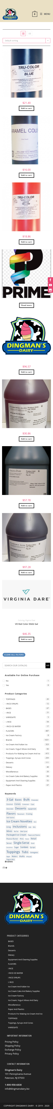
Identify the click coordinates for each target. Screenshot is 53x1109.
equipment (32, 809)
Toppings (13, 852)
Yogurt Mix (10, 859)
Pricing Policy (11, 1041)
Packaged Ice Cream (16, 834)
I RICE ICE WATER (13, 726)
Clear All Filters (14, 654)
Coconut (9, 804)
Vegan (8, 856)
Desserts (9, 762)
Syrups (32, 847)
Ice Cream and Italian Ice (16, 744)
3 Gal (9, 799)
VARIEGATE (11, 717)
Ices (35, 822)
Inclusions (20, 826)
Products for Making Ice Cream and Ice (23, 753)
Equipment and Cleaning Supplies (20, 780)
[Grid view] (23, 33)
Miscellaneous (12, 771)
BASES (8, 708)
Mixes (9, 831)
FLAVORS (10, 731)
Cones (17, 803)
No (7, 680)
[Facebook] (50, 279)
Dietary (9, 767)
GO (47, 665)
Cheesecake (34, 800)
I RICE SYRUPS (12, 703)
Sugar (16, 847)
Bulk (26, 799)
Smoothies (9, 847)
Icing (8, 827)
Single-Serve (21, 843)
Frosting (29, 814)
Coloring (21, 620)
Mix (34, 827)
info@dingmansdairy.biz (17, 1088)
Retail (33, 838)
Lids (30, 827)
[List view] (29, 33)
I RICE (8, 712)
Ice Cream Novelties (19, 821)
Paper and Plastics (14, 785)
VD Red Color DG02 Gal (26, 624)
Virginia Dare (30, 620)
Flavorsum (20, 814)
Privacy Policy (12, 1053)
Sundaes (24, 847)
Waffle (22, 856)
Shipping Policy (12, 1045)
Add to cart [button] (26, 108)
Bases (18, 799)
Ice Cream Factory (14, 735)
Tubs (25, 852)
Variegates (34, 852)
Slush (32, 843)
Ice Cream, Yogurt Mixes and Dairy (21, 749)
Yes (7, 685)
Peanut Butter (12, 838)
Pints (22, 839)
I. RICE (8, 721)
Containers (25, 804)
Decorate (9, 809)
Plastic (27, 839)
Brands (9, 740)
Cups (32, 804)
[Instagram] (50, 290)
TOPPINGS (10, 699)
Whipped (29, 856)
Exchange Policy (13, 1049)
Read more (26, 305)
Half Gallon (10, 817)
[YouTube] (50, 285)
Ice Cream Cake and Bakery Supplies (22, 776)
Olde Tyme (23, 831)
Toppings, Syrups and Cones (18, 758)
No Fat (16, 831)
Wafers (15, 856)
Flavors (11, 813)
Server (9, 843)
